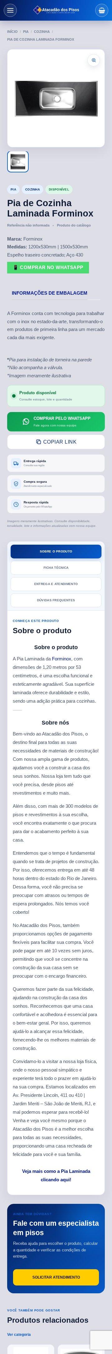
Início (12, 31)
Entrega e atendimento (56, 584)
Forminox (61, 658)
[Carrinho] (101, 10)
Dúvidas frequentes (56, 600)
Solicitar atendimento (56, 1277)
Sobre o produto (56, 551)
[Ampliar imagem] (93, 60)
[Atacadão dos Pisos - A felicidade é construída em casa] (56, 10)
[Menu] (10, 10)
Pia (26, 31)
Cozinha (42, 31)
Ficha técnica (56, 567)
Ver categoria (19, 1334)
